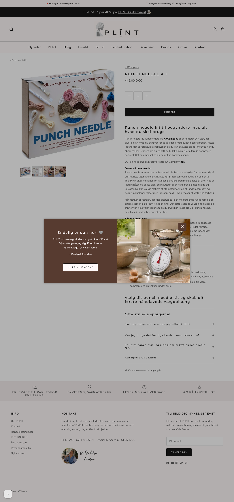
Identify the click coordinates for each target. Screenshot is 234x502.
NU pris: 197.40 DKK (80, 267)
